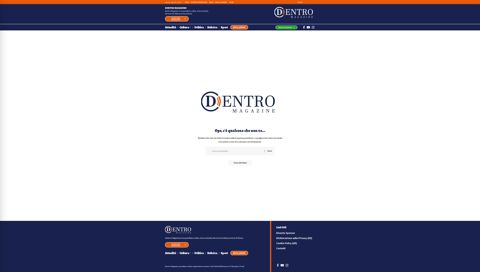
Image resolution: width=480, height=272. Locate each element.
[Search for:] (237, 151)
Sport (211, 2)
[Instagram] (313, 27)
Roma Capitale (221, 2)
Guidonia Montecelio (198, 2)
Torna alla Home (240, 163)
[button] (298, 2)
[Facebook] (304, 27)
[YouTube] (308, 27)
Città (187, 2)
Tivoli (231, 2)
